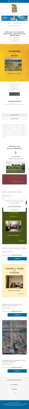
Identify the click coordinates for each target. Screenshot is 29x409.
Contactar (14, 118)
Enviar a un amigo (18, 94)
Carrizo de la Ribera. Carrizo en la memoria (14, 248)
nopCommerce (17, 402)
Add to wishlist (11, 94)
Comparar (14, 94)
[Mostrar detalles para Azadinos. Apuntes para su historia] (14, 171)
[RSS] (14, 393)
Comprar (17, 258)
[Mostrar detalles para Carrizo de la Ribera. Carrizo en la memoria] (14, 227)
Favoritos (14, 1)
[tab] (14, 114)
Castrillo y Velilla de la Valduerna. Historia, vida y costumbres (12, 305)
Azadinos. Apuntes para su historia (12, 192)
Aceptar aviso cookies (14, 206)
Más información (14, 209)
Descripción (14, 115)
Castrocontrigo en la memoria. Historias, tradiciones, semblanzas (14, 361)
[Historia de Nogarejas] (16, 39)
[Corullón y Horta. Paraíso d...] (12, 39)
